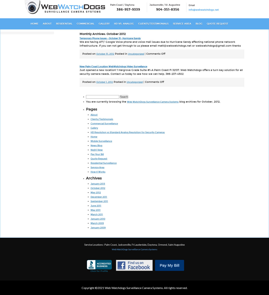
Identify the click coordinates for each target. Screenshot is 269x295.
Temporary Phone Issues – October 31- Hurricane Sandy (110, 38)
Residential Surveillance (104, 163)
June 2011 (96, 205)
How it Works (98, 172)
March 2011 (97, 214)
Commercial (85, 23)
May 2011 (95, 210)
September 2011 (99, 201)
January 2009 (98, 227)
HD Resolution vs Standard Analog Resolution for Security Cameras (128, 132)
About (47, 23)
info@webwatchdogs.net (204, 9)
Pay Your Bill (97, 154)
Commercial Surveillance (104, 123)
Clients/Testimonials (153, 23)
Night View (97, 150)
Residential (64, 23)
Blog (199, 23)
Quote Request (217, 23)
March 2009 (97, 223)
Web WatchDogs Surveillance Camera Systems (153, 102)
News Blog (96, 145)
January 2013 (98, 184)
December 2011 (99, 197)
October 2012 (98, 188)
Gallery (104, 23)
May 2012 (96, 192)
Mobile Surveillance (101, 141)
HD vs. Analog (124, 23)
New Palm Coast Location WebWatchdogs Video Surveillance (113, 66)
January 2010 (98, 219)
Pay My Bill (169, 265)
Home (34, 23)
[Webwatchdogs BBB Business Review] (99, 266)
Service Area (182, 23)
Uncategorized (136, 54)
